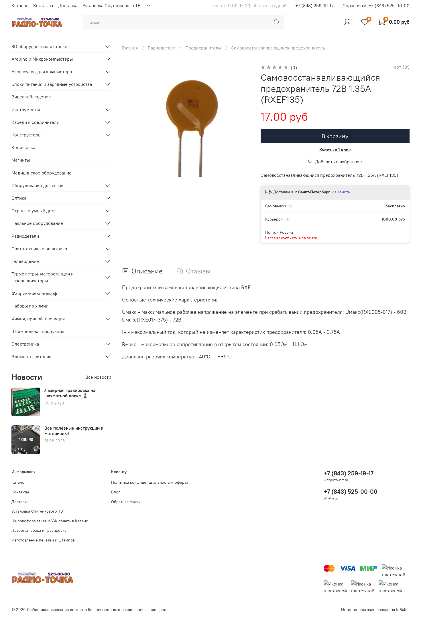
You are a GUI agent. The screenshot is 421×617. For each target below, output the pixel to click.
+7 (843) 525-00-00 (350, 491)
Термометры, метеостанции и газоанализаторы (42, 277)
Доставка (67, 5)
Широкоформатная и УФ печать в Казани (49, 520)
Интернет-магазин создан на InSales (375, 609)
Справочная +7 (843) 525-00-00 (376, 5)
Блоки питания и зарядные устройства (51, 84)
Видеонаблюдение (31, 97)
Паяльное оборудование (37, 223)
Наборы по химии (29, 306)
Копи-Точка (23, 147)
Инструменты (25, 109)
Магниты (20, 160)
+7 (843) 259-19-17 (314, 5)
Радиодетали (161, 48)
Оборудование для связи (37, 185)
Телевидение (25, 261)
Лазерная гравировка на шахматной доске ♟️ (69, 392)
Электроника (25, 344)
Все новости (98, 377)
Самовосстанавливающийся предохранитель (278, 48)
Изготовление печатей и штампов (43, 540)
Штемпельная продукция (37, 331)
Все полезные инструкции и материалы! (73, 430)
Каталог (19, 5)
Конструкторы (26, 135)
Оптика (18, 198)
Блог (115, 492)
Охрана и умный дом (33, 210)
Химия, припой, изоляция (38, 319)
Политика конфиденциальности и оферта (149, 482)
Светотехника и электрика (39, 248)
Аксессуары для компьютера (41, 71)
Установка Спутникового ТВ (111, 5)
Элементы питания (31, 356)
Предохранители (203, 48)
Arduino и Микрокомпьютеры (42, 59)
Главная (130, 48)
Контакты (43, 5)
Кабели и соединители (35, 122)
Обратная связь (125, 501)
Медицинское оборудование (41, 173)
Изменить (341, 192)
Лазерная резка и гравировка (38, 530)
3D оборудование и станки (39, 46)
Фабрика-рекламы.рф (34, 293)
